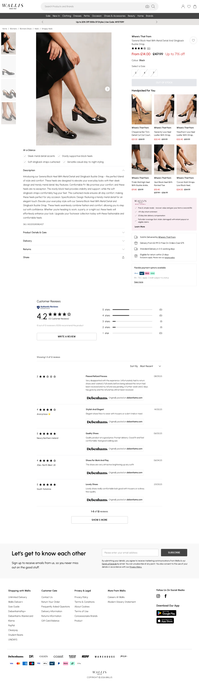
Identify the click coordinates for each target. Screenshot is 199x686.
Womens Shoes (26, 29)
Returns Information (51, 616)
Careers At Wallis (116, 597)
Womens (13, 29)
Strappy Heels (47, 29)
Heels (37, 29)
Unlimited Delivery (17, 597)
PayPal (11, 625)
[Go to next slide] (107, 89)
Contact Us (47, 597)
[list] (74, 88)
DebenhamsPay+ (17, 611)
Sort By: (134, 366)
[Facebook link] (165, 596)
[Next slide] (156, 22)
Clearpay (13, 630)
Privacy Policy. (136, 567)
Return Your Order (50, 601)
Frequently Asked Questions (55, 606)
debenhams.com (134, 398)
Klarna (11, 620)
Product (78, 620)
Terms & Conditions (85, 601)
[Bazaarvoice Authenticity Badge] (47, 307)
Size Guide (13, 606)
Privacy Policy (81, 597)
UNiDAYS (12, 639)
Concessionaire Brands (86, 616)
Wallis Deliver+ (15, 601)
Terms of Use (81, 611)
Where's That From (141, 36)
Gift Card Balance (50, 620)
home (4, 29)
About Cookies (82, 606)
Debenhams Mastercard (20, 616)
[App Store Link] (166, 617)
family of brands (109, 564)
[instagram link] (158, 596)
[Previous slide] (42, 22)
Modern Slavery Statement (122, 601)
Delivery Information (51, 611)
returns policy (170, 257)
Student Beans (15, 634)
